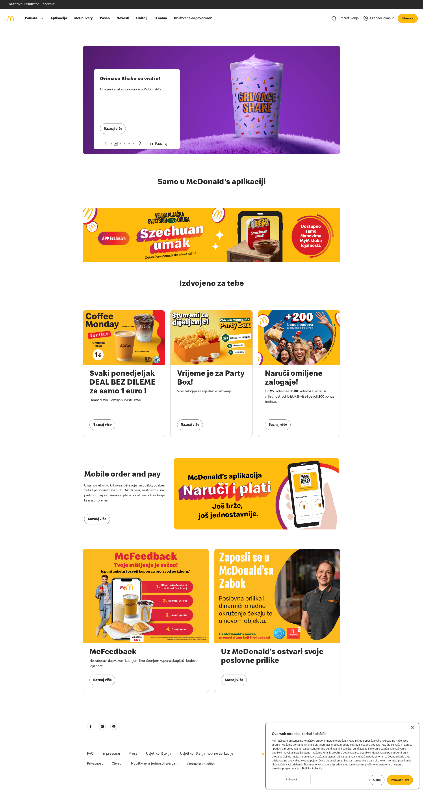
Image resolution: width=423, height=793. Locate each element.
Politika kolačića (312, 768)
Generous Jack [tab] (120, 143)
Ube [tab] (133, 143)
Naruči (407, 19)
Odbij (377, 780)
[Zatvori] (412, 727)
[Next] (140, 143)
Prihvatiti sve (400, 780)
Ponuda (31, 18)
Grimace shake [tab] (116, 143)
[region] (342, 755)
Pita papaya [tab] (129, 143)
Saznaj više (113, 129)
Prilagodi (291, 779)
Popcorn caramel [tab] (124, 143)
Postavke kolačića (201, 764)
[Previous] (105, 143)
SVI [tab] (111, 143)
